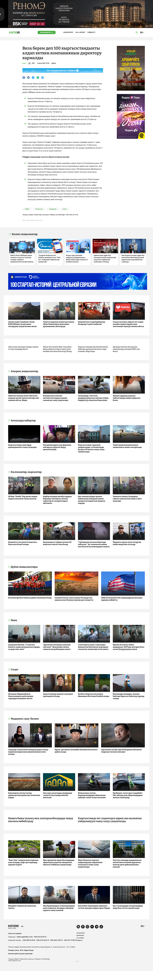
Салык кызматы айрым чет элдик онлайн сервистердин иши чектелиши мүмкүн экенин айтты (128, 324)
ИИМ (27, 209)
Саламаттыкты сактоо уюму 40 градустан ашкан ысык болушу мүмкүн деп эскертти (74, 599)
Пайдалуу (91, 32)
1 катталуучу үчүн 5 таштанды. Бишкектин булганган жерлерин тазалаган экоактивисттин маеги (93, 647)
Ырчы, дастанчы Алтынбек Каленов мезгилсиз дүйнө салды (76, 751)
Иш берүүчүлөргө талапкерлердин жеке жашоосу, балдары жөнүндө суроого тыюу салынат (59, 908)
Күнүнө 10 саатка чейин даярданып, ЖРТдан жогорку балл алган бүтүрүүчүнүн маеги (128, 647)
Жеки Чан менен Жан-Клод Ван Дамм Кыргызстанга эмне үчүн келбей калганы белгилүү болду (57, 349)
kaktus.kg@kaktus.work (25, 937)
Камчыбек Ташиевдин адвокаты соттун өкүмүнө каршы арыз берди (94, 907)
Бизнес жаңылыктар (25, 234)
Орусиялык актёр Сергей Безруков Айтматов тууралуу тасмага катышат (121, 751)
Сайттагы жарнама (15, 933)
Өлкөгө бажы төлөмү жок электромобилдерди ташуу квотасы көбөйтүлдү (40, 820)
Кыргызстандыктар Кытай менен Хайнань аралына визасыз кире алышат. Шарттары (93, 349)
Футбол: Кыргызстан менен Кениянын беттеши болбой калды (93, 695)
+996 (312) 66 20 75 (40, 937)
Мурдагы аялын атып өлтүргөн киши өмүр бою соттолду (127, 543)
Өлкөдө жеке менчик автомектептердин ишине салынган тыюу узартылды (55, 398)
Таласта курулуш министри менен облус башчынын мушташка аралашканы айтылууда (58, 324)
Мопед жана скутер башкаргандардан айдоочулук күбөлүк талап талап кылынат (92, 795)
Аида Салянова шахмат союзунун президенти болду (58, 695)
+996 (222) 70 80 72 (56, 940)
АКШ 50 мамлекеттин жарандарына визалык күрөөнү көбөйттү (121, 599)
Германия (52, 209)
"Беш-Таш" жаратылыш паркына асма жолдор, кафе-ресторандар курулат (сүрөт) (23, 862)
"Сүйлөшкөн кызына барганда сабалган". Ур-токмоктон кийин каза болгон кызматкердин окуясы (94, 544)
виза (64, 209)
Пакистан (39, 209)
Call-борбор (80, 32)
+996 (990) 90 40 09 (28, 940)
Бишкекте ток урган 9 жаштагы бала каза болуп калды (22, 543)
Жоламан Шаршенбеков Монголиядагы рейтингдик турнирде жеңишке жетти (20, 696)
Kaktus (54, 63)
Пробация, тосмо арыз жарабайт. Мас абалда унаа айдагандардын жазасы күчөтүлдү (128, 795)
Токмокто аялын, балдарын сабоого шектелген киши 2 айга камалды (127, 498)
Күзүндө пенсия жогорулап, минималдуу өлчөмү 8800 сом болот (126, 349)
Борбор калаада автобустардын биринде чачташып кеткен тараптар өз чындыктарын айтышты (57, 499)
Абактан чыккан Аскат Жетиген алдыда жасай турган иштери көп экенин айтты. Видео (23, 398)
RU (142, 926)
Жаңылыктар (45, 32)
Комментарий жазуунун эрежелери (20, 953)
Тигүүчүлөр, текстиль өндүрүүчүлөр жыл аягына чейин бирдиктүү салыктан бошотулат (93, 398)
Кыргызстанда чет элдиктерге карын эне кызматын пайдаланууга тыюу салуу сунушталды (110, 820)
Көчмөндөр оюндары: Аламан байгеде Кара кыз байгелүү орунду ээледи (128, 696)
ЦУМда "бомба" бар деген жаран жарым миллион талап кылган (22, 497)
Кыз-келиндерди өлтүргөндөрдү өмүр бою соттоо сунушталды (128, 907)
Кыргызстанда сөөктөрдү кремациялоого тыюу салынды (22, 446)
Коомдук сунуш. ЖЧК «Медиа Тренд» (21, 950)
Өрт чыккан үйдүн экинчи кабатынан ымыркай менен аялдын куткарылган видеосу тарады (91, 499)
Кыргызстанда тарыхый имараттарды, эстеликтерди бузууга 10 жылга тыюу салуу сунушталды (91, 448)
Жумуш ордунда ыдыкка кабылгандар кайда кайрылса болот (126, 398)
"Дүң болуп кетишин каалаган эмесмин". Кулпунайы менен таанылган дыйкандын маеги (57, 647)
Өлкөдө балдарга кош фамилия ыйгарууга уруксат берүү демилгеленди (57, 447)
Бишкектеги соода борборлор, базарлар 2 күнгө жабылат (91, 323)
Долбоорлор (68, 32)
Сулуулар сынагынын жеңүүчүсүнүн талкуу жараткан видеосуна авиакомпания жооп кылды (28, 752)
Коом (24, 63)
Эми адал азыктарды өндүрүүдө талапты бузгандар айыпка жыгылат (57, 795)
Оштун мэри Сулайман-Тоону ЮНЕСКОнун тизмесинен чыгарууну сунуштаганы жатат (22, 324)
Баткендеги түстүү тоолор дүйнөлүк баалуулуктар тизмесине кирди (24, 795)
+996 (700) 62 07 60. (71, 215)
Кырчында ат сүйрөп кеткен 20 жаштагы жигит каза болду (57, 543)
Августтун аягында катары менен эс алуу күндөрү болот (23, 348)
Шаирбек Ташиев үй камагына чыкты (22, 907)
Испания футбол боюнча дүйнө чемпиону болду (30, 598)
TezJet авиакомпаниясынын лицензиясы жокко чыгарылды (127, 446)
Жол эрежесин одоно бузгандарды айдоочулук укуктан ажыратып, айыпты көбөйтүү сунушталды (58, 862)
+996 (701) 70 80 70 (70, 940)
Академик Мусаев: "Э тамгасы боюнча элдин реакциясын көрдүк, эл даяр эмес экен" (24, 647)
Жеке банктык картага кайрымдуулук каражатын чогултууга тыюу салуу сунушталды (90, 863)
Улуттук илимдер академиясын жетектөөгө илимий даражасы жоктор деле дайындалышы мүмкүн (127, 863)
